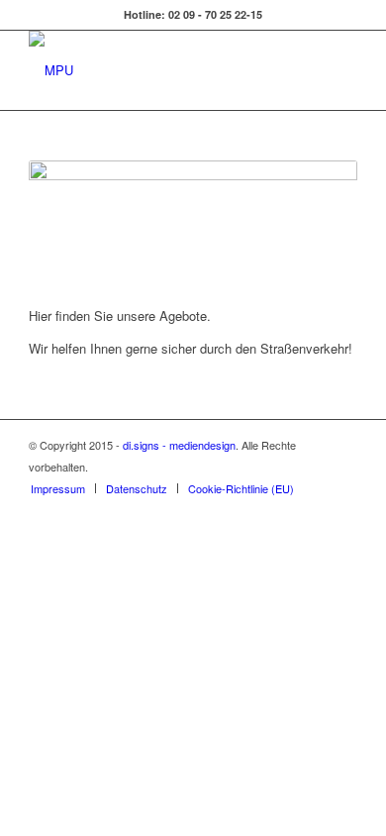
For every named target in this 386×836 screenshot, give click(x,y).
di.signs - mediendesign (179, 445)
